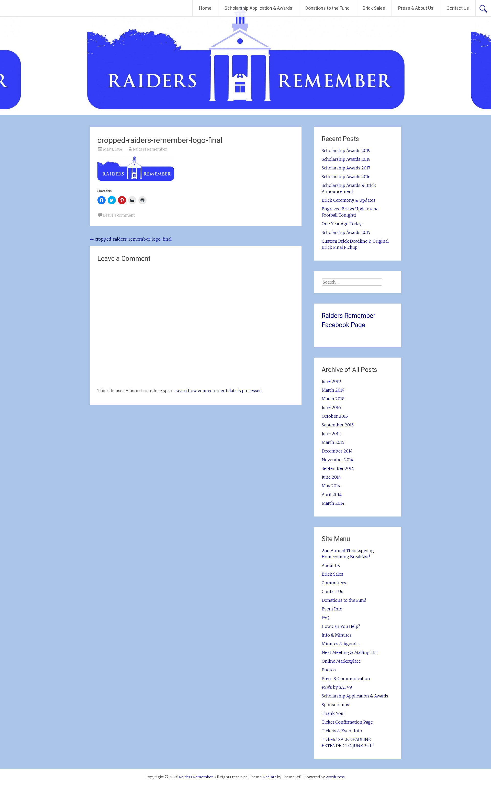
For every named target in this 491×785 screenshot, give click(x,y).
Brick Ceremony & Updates (348, 200)
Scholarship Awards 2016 (346, 176)
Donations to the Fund (327, 8)
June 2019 (331, 381)
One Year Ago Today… (343, 223)
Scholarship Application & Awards (258, 8)
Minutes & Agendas (341, 643)
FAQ (325, 617)
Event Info (332, 608)
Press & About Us (415, 8)
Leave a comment (119, 215)
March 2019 (333, 390)
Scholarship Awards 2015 (346, 232)
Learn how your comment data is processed (218, 390)
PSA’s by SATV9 (337, 687)
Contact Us (458, 8)
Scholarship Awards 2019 (346, 150)
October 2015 (335, 416)
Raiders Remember (150, 149)
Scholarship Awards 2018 (346, 159)
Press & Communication (346, 678)
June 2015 (331, 433)
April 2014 (332, 494)
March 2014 (333, 503)
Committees (334, 582)
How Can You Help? (341, 626)
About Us (331, 565)
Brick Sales (374, 8)
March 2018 (333, 398)
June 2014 (331, 477)
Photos (329, 669)
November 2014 (337, 459)
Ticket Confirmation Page (347, 722)
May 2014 (331, 485)
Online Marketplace (341, 661)
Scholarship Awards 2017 (346, 167)
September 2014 (338, 468)
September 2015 (338, 424)
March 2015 (333, 442)
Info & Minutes (337, 635)
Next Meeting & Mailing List (350, 652)
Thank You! (333, 713)
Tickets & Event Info (342, 730)
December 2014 (337, 451)
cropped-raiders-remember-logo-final (131, 239)
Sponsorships (335, 704)
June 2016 (331, 407)
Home (205, 8)
